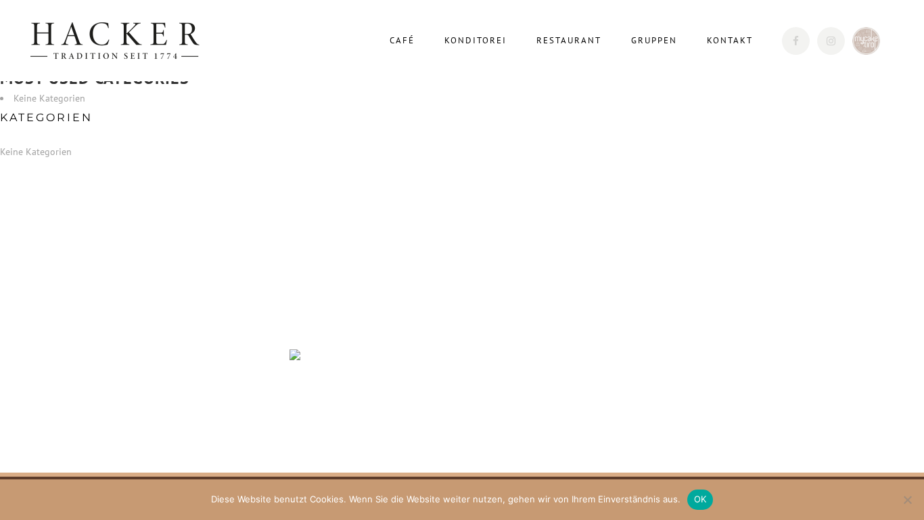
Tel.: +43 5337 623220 (136, 340)
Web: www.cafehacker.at (138, 376)
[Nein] (907, 499)
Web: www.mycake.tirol (137, 428)
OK (700, 499)
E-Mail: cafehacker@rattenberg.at (159, 358)
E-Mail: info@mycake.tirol (144, 411)
